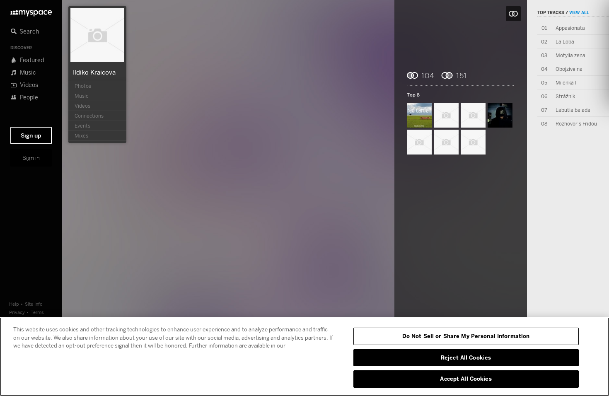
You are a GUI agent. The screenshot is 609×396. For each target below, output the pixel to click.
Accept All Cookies (465, 378)
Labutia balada (573, 109)
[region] (304, 356)
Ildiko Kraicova (94, 72)
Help (14, 304)
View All (579, 12)
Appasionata (570, 27)
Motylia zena (570, 55)
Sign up (31, 135)
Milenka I (566, 82)
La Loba (565, 41)
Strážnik (565, 96)
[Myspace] (31, 10)
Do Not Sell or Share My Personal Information (466, 336)
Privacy (17, 312)
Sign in (31, 158)
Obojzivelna (569, 68)
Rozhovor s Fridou (576, 123)
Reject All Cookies (466, 357)
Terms (37, 312)
